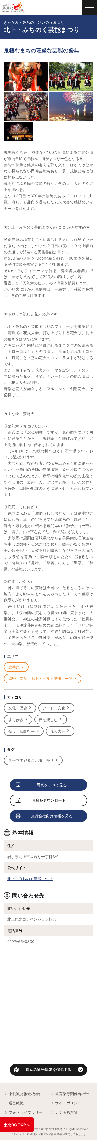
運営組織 (16, 1103)
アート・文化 (54, 708)
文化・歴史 (17, 708)
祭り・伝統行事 (21, 731)
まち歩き (15, 719)
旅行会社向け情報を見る (51, 816)
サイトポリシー (68, 1103)
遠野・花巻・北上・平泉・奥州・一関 (40, 678)
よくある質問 (66, 1112)
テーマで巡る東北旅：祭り (31, 760)
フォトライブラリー (26, 1112)
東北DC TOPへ (17, 1124)
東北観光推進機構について (27, 1093)
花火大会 (57, 731)
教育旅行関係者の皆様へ (74, 1093)
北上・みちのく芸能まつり (30, 878)
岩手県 (14, 667)
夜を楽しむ (48, 719)
